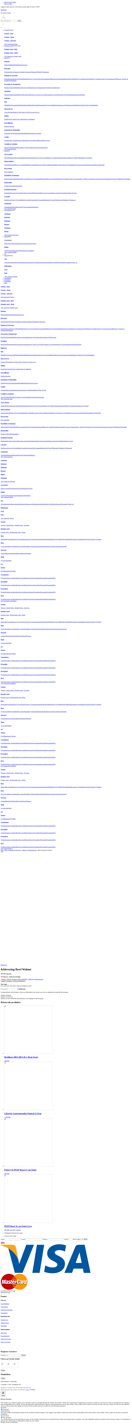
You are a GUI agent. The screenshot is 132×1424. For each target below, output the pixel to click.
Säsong (6, 255)
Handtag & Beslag (9, 87)
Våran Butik (4, 1307)
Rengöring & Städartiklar (12, 130)
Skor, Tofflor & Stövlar (86, 179)
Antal (65, 1239)
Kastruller (35, 105)
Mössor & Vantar (51, 179)
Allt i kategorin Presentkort (8, 766)
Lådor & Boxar (47, 87)
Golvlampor (15, 72)
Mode (6, 236)
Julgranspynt (32, 262)
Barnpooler (19, 207)
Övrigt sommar (26, 207)
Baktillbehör (7, 105)
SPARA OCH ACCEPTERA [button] (9, 1422)
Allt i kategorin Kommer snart (12, 56)
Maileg (45, 200)
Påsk (5, 273)
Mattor (39, 140)
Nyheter (6, 30)
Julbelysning (17, 262)
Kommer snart (8, 46)
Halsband (7, 221)
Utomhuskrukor (43, 147)
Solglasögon (108, 179)
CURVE (6, 250)
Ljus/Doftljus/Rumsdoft (58, 262)
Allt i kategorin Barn (10, 208)
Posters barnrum (56, 193)
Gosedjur (27, 200)
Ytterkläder (127, 179)
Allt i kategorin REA (7, 848)
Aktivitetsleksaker (9, 165)
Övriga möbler (20, 119)
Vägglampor (45, 72)
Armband (7, 214)
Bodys (12, 179)
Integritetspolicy (5, 1336)
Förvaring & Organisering (12, 84)
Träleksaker (58, 200)
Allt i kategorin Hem (10, 149)
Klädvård (7, 98)
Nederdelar (59, 179)
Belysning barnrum (15, 193)
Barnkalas (7, 193)
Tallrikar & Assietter (94, 79)
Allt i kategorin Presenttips (8, 683)
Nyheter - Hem (8, 33)
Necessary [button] (4, 1407)
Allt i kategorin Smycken (11, 235)
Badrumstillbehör (9, 65)
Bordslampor (8, 72)
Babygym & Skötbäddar (21, 165)
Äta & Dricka (8, 154)
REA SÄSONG (23, 979)
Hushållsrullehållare (27, 105)
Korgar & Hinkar (27, 87)
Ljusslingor (27, 72)
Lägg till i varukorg (15, 1230)
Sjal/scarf (22, 243)
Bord (5, 119)
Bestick (6, 79)
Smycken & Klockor (99, 179)
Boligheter (4, 10)
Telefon (45, 1239)
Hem (5, 58)
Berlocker (7, 217)
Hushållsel (18, 105)
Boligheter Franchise (6, 1310)
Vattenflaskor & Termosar (85, 158)
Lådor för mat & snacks (40, 158)
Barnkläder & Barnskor (11, 175)
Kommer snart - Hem (10, 49)
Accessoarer (8, 240)
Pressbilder (4, 1326)
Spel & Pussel (51, 200)
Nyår (5, 269)
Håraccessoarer (24, 179)
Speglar (77, 95)
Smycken (7, 210)
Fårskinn (6, 140)
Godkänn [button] (32, 1389)
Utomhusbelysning (33, 147)
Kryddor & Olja (24, 112)
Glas (41, 79)
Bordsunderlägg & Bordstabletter (18, 79)
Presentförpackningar (61, 158)
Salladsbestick (65, 79)
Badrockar (7, 179)
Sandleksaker (34, 207)
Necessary (6, 1409)
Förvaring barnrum (46, 193)
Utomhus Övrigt (23, 147)
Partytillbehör (8, 123)
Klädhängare (18, 87)
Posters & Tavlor (64, 95)
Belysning (7, 68)
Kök (5, 102)
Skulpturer (72, 95)
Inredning (7, 91)
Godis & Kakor (8, 112)
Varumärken (7, 278)
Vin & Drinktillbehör (92, 105)
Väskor (34, 243)
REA (32, 250)
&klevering (4, 965)
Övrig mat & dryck (34, 112)
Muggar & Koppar (56, 79)
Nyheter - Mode (9, 37)
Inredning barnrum (10, 189)
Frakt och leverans (6, 1339)
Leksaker (7, 196)
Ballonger (7, 126)
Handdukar (17, 65)
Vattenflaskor (13, 80)
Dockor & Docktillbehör (18, 200)
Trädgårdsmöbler (14, 147)
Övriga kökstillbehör (51, 105)
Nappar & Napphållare (67, 165)
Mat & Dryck (8, 109)
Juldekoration (25, 262)
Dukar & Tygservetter (33, 79)
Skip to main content (10, 2)
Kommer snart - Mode (11, 53)
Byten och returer (6, 1342)
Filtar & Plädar (13, 140)
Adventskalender (9, 262)
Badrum (6, 61)
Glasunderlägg (46, 79)
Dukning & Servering (11, 75)
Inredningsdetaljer (13, 95)
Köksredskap (42, 105)
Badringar (13, 207)
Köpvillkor (4, 1333)
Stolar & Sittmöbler (29, 119)
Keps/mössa (16, 243)
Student (12, 126)
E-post (23, 1239)
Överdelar (65, 179)
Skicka (23, 1355)
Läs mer (27, 1389)
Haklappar (30, 158)
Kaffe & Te (16, 112)
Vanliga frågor (5, 1323)
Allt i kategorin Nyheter (11, 44)
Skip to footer (8, 4)
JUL (5, 259)
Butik (74, 1239)
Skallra (89, 165)
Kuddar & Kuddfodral (31, 140)
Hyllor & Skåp (11, 119)
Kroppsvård (23, 65)
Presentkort (7, 281)
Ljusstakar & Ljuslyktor (53, 95)
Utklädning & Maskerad (69, 200)
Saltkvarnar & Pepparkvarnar (65, 105)
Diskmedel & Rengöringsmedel (13, 133)
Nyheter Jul (74, 262)
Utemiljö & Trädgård (10, 144)
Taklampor (34, 72)
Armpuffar (7, 207)
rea (5, 254)
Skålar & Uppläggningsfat (81, 79)
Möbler (6, 116)
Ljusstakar (68, 262)
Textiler (6, 137)
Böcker (6, 95)
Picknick (6, 147)
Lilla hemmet (39, 200)
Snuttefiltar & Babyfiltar (98, 165)
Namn (2, 1239)
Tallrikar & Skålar (73, 158)
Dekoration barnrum (26, 193)
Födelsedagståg (36, 193)
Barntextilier (8, 182)
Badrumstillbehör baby (54, 165)
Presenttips (7, 280)
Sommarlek (7, 203)
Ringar (6, 231)
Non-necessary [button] (5, 1416)
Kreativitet (33, 200)
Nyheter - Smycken (10, 40)
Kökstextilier (21, 140)
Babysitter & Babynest (42, 165)
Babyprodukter (9, 161)
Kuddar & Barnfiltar (10, 186)
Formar (13, 105)
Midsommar (8, 266)
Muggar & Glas (51, 158)
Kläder (6, 247)
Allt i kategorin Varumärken (9, 601)
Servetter (71, 79)
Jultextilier (46, 262)
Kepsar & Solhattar (34, 179)
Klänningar (43, 179)
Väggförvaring (55, 87)
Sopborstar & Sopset (35, 133)
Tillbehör (39, 72)
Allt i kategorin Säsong (10, 276)
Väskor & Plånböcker (118, 179)
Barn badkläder (8, 172)
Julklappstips (39, 262)
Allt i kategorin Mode (10, 252)
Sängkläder (19, 186)
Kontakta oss (4, 1320)
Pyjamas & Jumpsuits (74, 179)
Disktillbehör (26, 133)
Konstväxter (26, 95)
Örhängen (7, 228)
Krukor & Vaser (34, 95)
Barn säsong (8, 168)
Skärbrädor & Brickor (80, 105)
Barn (5, 151)
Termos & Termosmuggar (107, 79)
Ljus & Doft (42, 95)
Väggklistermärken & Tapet (69, 193)
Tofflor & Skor (45, 140)
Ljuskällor (21, 72)
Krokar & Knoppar (37, 87)
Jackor (11, 250)
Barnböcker (7, 200)
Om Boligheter (5, 1304)
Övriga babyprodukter (80, 165)
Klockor (21, 95)
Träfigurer (82, 95)
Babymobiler (32, 165)
